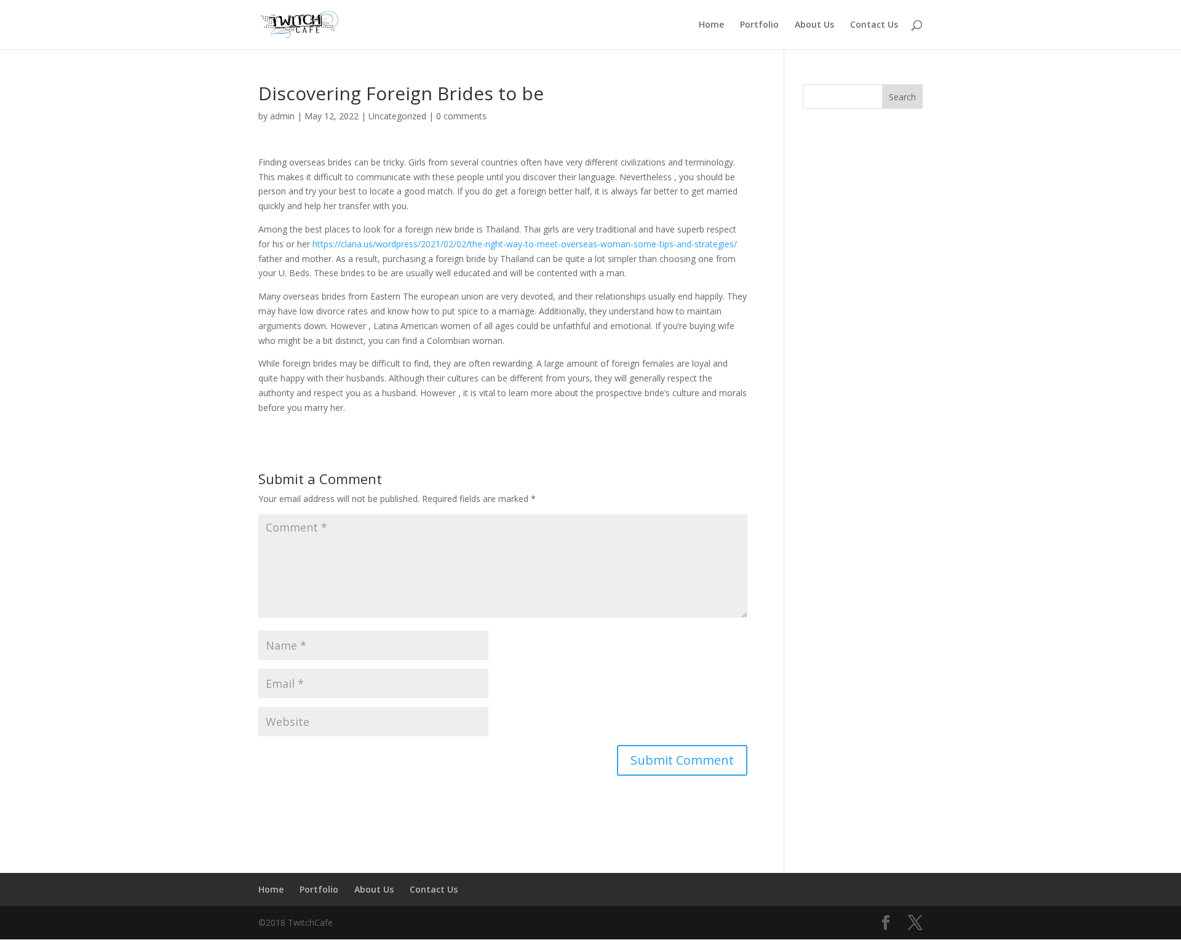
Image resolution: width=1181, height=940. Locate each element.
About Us (814, 25)
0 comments (461, 116)
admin (282, 116)
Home (711, 25)
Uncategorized (397, 116)
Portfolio (759, 25)
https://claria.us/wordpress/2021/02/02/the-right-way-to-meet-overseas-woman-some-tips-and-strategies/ (524, 244)
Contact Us (874, 25)
